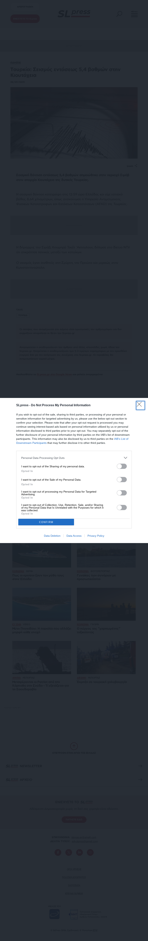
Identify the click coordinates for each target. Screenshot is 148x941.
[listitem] (74, 458)
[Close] (140, 405)
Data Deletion (52, 535)
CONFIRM (46, 522)
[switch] (122, 466)
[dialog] (74, 470)
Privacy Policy (95, 535)
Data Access (74, 535)
